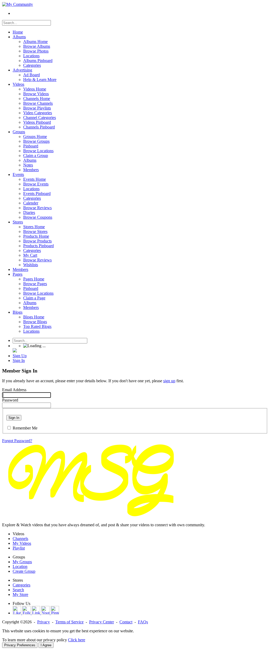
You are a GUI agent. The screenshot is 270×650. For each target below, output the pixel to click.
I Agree (46, 645)
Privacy (43, 622)
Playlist (19, 548)
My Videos (22, 543)
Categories (21, 585)
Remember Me (25, 428)
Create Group (24, 571)
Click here (76, 640)
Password (10, 400)
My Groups (22, 562)
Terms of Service (69, 622)
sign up (169, 381)
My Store (20, 594)
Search (18, 589)
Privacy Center (101, 622)
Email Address (14, 390)
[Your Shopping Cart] (15, 351)
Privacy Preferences (19, 645)
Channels (20, 538)
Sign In (13, 418)
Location (20, 566)
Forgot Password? (17, 440)
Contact (125, 622)
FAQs (143, 622)
